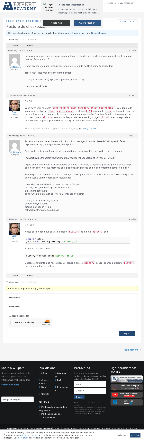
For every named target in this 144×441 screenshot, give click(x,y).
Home (9, 20)
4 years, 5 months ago (74, 33)
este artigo (23, 438)
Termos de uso (48, 417)
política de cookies (28, 435)
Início (44, 373)
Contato (45, 394)
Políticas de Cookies (51, 414)
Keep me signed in (20, 316)
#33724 (132, 219)
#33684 (132, 50)
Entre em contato (10, 384)
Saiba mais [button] (122, 435)
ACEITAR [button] (135, 435)
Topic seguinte (132, 349)
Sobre (110, 3)
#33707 (132, 95)
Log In (126, 334)
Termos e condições (94, 413)
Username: (14, 297)
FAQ (59, 380)
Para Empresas (126, 3)
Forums (19, 20)
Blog (43, 387)
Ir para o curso (127, 21)
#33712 (132, 135)
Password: (14, 306)
